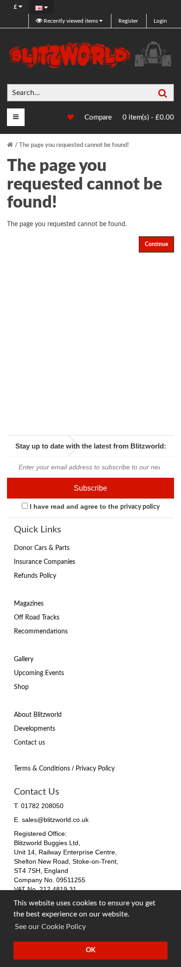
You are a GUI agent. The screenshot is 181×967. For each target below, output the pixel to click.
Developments (34, 729)
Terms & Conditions (42, 768)
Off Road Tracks (36, 617)
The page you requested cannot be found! (74, 145)
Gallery (23, 659)
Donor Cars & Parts (42, 548)
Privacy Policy (95, 768)
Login (160, 21)
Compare (98, 117)
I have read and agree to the (94, 506)
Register (128, 21)
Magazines (29, 603)
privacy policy (140, 507)
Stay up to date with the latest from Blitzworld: (90, 446)
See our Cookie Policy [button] (50, 926)
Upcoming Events (39, 673)
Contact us (29, 742)
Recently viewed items (70, 21)
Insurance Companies (44, 562)
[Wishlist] (66, 117)
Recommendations (41, 631)
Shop (21, 687)
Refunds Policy (35, 576)
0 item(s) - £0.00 (148, 117)
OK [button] (91, 950)
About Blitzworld (38, 715)
